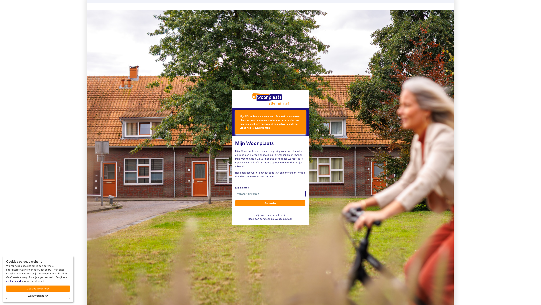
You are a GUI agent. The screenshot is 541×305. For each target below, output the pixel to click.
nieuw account (279, 218)
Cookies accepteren (38, 288)
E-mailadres (242, 187)
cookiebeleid (13, 281)
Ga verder (270, 203)
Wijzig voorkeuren (38, 295)
